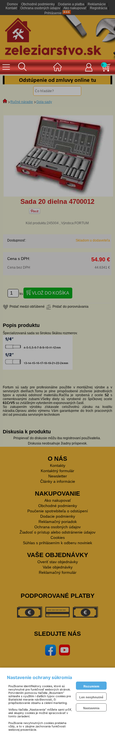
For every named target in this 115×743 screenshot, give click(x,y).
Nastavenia (91, 708)
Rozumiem (91, 686)
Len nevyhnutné (91, 697)
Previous (11, 80)
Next (103, 80)
